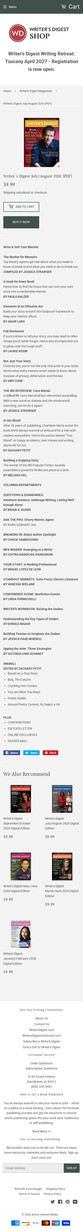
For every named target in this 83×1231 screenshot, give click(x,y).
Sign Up (72, 1168)
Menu (13, 7)
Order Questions (41, 1063)
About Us (41, 1018)
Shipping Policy (55, 1188)
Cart (73, 6)
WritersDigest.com (41, 1030)
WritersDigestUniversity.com (41, 1035)
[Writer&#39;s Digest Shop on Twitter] (52, 1202)
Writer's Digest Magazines (35, 91)
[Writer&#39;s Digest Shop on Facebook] (60, 1202)
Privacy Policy (52, 1194)
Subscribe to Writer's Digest (41, 1041)
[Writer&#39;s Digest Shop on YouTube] (75, 1202)
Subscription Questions (42, 1068)
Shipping (9, 192)
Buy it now (21, 222)
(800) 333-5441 (41, 1086)
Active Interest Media (44, 1214)
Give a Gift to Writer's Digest (41, 1047)
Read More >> (41, 1131)
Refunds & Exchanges (28, 1188)
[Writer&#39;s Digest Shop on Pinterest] (67, 1202)
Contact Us (41, 1024)
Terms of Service (29, 1194)
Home (7, 91)
